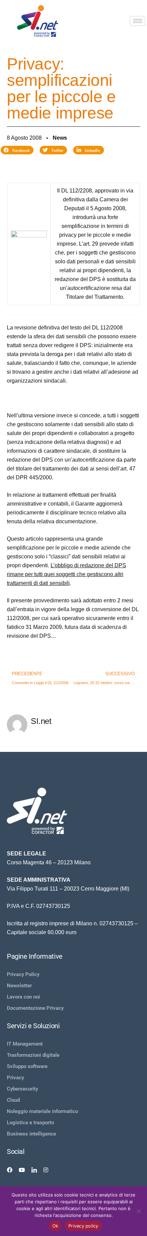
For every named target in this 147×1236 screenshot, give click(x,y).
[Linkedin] (34, 1169)
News (60, 138)
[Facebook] (9, 1169)
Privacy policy (83, 1226)
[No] (138, 1211)
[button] (17, 150)
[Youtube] (22, 1169)
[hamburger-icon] (137, 21)
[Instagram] (45, 1169)
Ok (55, 1226)
